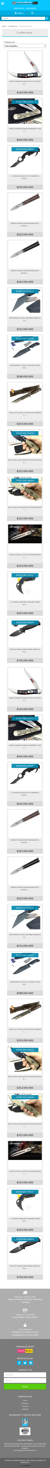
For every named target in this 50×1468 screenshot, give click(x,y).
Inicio (4, 26)
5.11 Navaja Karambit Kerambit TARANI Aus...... (25, 603)
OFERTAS (25, 1409)
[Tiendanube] (25, 1466)
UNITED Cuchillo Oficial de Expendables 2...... (25, 556)
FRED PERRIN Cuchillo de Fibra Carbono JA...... (25, 319)
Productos (25, 1403)
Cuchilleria (12, 26)
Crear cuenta (19, 8)
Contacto (25, 1406)
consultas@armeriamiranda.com (25, 1450)
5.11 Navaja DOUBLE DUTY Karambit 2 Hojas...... (25, 177)
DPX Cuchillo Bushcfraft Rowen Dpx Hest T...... (25, 508)
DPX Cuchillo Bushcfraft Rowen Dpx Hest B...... (25, 461)
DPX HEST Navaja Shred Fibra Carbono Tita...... (25, 650)
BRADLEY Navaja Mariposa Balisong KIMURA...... (25, 224)
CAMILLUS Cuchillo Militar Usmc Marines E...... (25, 414)
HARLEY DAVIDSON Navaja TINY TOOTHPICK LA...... (25, 82)
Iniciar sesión (31, 8)
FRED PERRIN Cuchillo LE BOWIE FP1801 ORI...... (25, 366)
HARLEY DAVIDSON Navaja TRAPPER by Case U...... (25, 130)
